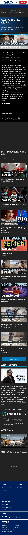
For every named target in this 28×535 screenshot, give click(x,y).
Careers (3, 497)
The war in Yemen (7, 253)
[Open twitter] (3, 517)
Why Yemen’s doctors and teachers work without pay (12, 180)
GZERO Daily (5, 504)
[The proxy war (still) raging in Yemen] (14, 194)
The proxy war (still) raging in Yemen (13, 204)
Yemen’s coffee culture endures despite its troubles (13, 300)
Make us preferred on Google (11, 60)
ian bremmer (15, 106)
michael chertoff (6, 106)
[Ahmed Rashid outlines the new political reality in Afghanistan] (14, 314)
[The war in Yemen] (14, 243)
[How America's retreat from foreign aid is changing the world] (14, 441)
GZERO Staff (6, 57)
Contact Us (19, 487)
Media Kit (4, 491)
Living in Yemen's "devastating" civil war (13, 349)
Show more (14, 359)
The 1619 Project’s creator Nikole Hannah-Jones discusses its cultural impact (13, 228)
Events (3, 494)
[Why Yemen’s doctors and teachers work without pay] (14, 169)
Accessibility (17, 525)
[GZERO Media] (9, 2)
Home (3, 11)
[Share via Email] (19, 118)
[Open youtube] (6, 517)
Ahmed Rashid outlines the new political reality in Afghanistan (11, 325)
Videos (12, 6)
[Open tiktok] (20, 517)
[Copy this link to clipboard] (16, 118)
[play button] (14, 41)
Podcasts (18, 6)
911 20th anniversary (18, 111)
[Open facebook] (13, 517)
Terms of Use (4, 527)
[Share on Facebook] (6, 118)
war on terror (21, 108)
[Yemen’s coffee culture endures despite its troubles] (14, 290)
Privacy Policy (4, 525)
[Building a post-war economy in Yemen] (14, 266)
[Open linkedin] (9, 517)
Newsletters (3, 6)
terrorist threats (6, 111)
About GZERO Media (7, 487)
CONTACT (20, 485)
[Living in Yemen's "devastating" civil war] (14, 339)
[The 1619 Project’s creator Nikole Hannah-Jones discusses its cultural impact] (14, 217)
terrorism (4, 110)
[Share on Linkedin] (12, 118)
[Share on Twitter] (9, 118)
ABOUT (4, 485)
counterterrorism (7, 113)
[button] (23, 2)
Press (18, 491)
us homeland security (14, 110)
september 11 (12, 108)
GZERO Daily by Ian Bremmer (6, 508)
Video (7, 11)
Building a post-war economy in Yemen (14, 276)
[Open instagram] (16, 517)
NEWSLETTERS (7, 501)
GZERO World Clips (16, 11)
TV (8, 6)
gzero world (5, 108)
